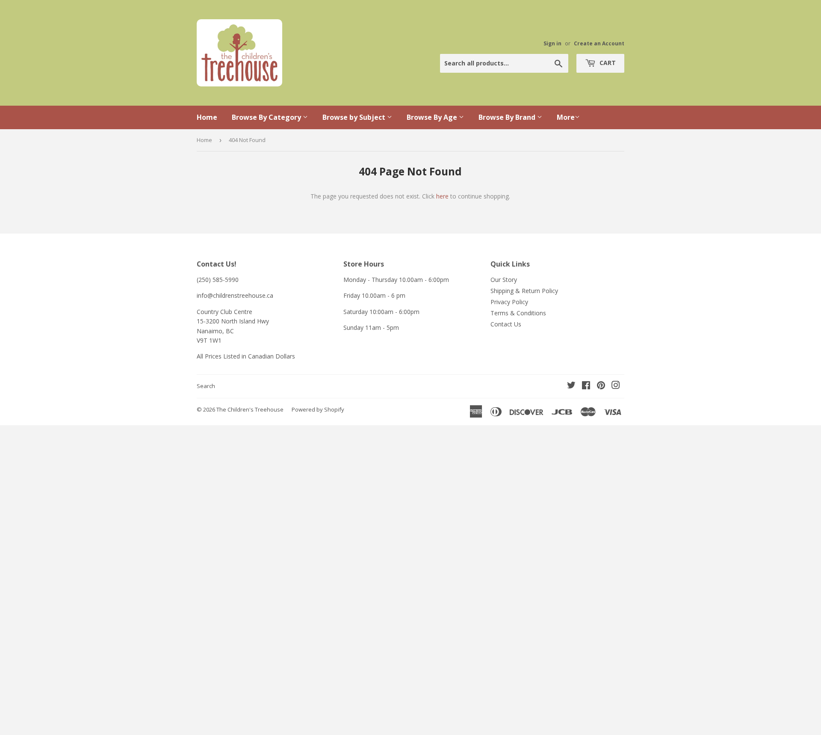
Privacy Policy (509, 302)
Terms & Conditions (518, 313)
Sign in (552, 43)
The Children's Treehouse (250, 409)
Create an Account (599, 43)
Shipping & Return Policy (524, 291)
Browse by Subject (354, 117)
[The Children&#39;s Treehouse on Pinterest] (601, 386)
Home (207, 117)
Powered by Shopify (318, 409)
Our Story (503, 280)
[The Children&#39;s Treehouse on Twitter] (571, 386)
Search (206, 386)
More (566, 117)
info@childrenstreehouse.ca (235, 295)
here (442, 196)
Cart (607, 63)
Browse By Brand (507, 117)
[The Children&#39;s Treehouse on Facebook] (586, 386)
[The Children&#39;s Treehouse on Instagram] (615, 386)
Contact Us (505, 324)
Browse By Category (267, 117)
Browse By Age (433, 117)
